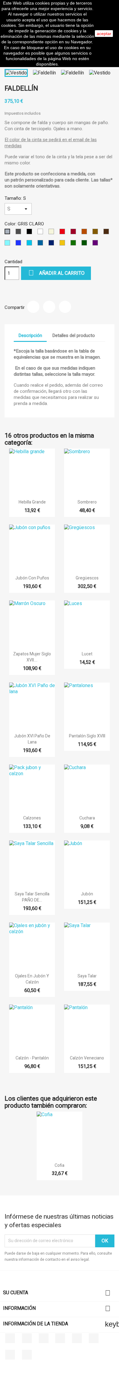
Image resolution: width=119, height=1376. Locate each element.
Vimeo (94, 1338)
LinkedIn (27, 1355)
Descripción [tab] (30, 335)
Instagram (10, 1355)
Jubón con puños (32, 578)
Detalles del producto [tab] (73, 335)
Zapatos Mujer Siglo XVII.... (32, 657)
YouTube (60, 1338)
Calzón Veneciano (87, 1058)
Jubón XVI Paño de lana (32, 739)
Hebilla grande (32, 502)
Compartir (33, 307)
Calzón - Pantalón (32, 1058)
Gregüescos (87, 578)
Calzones (32, 818)
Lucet (87, 654)
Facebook (10, 1338)
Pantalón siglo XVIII (87, 736)
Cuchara (87, 818)
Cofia (59, 1165)
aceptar (104, 33)
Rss (44, 1338)
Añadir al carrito (56, 273)
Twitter (27, 1338)
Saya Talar (87, 976)
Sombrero (87, 502)
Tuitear (49, 307)
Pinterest (65, 307)
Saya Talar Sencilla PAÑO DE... (32, 897)
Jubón (87, 894)
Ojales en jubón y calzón (32, 979)
